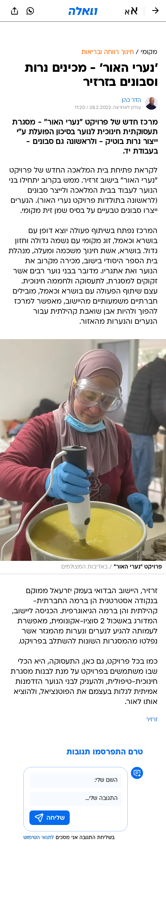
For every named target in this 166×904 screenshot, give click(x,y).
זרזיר (152, 699)
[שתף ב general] (14, 10)
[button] (131, 11)
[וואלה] (83, 11)
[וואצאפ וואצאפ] (30, 11)
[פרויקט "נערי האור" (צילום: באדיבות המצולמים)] (83, 436)
